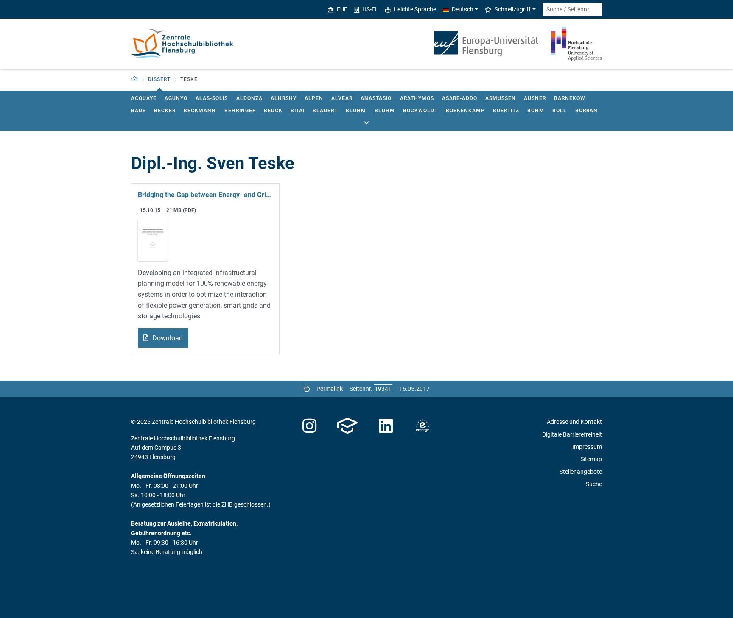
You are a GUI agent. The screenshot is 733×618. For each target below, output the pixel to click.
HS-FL (370, 9)
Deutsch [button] (462, 9)
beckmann (200, 111)
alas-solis (212, 98)
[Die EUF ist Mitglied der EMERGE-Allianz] (422, 426)
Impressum (587, 446)
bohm (535, 111)
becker (165, 111)
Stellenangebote (581, 471)
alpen (314, 98)
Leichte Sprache (415, 9)
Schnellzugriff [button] (513, 9)
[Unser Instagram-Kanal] (309, 426)
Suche (594, 484)
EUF (342, 9)
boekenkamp (465, 111)
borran (586, 111)
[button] (134, 79)
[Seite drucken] (307, 388)
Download (167, 338)
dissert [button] (159, 79)
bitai (298, 111)
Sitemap (591, 459)
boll (559, 111)
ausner (535, 98)
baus (138, 111)
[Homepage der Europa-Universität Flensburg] (486, 43)
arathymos (417, 98)
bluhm (385, 111)
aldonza (249, 98)
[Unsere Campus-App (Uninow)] (347, 426)
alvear (342, 98)
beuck (273, 111)
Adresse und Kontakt (574, 421)
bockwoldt (420, 111)
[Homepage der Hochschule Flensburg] (576, 44)
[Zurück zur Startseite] (182, 43)
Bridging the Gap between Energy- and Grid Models (205, 195)
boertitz (506, 111)
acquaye (144, 98)
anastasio (376, 98)
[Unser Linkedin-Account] (386, 426)
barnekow (569, 98)
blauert (325, 111)
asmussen (500, 98)
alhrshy (284, 98)
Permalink (329, 388)
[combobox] (572, 9)
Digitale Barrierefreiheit (572, 434)
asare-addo (459, 98)
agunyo (176, 98)
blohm (356, 111)
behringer (240, 111)
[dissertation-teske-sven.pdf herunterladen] (153, 239)
